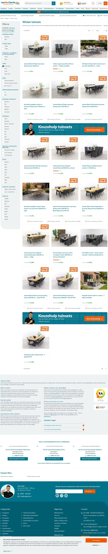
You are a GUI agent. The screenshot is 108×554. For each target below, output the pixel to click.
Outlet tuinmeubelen (29, 513)
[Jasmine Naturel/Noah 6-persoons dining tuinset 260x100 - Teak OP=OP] (65, 280)
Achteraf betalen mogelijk (47, 15)
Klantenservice (58, 513)
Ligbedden (5, 533)
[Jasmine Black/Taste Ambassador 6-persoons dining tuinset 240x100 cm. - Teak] (94, 191)
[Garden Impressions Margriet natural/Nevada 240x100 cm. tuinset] (65, 150)
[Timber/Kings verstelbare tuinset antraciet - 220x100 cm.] (94, 150)
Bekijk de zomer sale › (64, 11)
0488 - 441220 (103, 15)
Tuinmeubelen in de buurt (30, 520)
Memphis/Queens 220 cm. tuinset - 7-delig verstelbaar (93, 296)
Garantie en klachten (60, 523)
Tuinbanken (33, 8)
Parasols (40, 8)
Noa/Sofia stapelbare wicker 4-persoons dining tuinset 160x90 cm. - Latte (35, 106)
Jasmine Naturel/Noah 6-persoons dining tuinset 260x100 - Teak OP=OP (64, 296)
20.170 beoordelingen (68, 4)
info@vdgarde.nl (92, 524)
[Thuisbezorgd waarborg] (82, 3)
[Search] (53, 3)
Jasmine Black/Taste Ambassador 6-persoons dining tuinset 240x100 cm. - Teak (93, 208)
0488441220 (94, 530)
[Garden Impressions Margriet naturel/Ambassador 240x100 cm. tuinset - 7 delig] (35, 237)
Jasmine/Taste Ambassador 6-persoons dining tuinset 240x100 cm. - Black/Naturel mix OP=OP (64, 208)
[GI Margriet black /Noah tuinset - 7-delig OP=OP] (35, 339)
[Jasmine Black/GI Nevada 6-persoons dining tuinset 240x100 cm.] (94, 89)
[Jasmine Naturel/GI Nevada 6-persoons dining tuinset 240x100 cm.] (35, 150)
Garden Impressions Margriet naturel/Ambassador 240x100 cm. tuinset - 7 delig (34, 255)
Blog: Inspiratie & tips (60, 518)
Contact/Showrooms (90, 15)
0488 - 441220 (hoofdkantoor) (95, 513)
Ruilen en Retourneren (61, 520)
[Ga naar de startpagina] (10, 3)
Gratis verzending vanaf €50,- (69, 15)
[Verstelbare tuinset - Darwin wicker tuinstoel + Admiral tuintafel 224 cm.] (94, 237)
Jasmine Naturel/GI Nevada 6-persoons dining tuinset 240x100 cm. (35, 167)
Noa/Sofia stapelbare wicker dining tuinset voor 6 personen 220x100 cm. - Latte (35, 208)
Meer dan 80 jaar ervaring (9, 15)
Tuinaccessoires (70, 8)
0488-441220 (53, 414)
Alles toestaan (96, 540)
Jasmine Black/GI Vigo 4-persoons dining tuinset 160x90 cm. (34, 65)
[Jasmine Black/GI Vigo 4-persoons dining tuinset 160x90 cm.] (35, 48)
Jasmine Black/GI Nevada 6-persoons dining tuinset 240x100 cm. (93, 105)
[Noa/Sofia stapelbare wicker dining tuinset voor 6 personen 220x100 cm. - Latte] (35, 191)
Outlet (77, 8)
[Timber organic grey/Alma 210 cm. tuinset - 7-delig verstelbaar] (65, 48)
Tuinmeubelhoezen (49, 8)
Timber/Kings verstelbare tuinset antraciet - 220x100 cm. (92, 167)
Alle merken (26, 526)
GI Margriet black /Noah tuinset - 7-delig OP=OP (34, 356)
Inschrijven (88, 491)
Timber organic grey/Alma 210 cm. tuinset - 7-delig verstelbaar (63, 65)
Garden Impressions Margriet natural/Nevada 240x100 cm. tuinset (64, 167)
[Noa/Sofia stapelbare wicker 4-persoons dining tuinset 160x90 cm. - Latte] (35, 89)
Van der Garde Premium (57, 396)
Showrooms (95, 8)
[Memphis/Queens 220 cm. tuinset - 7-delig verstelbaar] (94, 280)
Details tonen (6, 551)
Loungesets (4, 8)
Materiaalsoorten (28, 518)
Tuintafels (25, 8)
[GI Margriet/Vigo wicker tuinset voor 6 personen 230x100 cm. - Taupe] (94, 48)
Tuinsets (10, 8)
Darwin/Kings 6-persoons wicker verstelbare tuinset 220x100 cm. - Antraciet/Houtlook (63, 255)
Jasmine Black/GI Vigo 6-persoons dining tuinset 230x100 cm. (63, 105)
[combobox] (39, 3)
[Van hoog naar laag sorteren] (106, 31)
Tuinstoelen (18, 8)
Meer (82, 8)
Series (25, 523)
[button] (10, 34)
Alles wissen (12, 28)
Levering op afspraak (28, 15)
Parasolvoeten (6, 528)
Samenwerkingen (59, 531)
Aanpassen (95, 545)
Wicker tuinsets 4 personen (7, 476)
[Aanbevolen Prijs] (100, 30)
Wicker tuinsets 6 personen (34, 476)
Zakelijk (56, 528)
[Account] (93, 3)
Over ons (57, 515)
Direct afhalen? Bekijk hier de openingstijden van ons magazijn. (54, 463)
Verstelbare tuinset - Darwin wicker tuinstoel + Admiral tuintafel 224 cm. (92, 254)
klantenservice (47, 416)
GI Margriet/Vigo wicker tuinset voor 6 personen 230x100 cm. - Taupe (93, 65)
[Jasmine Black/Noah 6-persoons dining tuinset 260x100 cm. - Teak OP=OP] (35, 280)
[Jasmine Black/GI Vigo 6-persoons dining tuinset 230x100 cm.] (65, 89)
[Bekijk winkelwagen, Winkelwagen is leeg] (105, 3)
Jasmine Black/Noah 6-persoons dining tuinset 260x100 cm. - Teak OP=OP (35, 296)
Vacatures (57, 526)
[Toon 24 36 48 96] (90, 30)
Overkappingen (60, 8)
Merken (88, 8)
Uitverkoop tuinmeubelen (30, 515)
